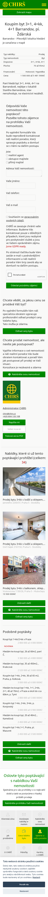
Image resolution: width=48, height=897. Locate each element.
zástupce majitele (18, 158)
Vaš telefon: (12, 193)
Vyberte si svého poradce (40, 836)
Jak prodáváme (8, 836)
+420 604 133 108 (11, 416)
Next (40, 481)
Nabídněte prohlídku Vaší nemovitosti (24, 803)
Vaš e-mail (12, 204)
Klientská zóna (7, 819)
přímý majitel (16, 162)
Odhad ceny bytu (24, 331)
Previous (8, 481)
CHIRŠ (14, 4)
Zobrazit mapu (24, 12)
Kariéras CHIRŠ (40, 853)
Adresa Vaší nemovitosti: (20, 168)
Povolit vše (24, 884)
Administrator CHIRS (14, 408)
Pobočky (24, 852)
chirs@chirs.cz (9, 413)
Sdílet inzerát (14, 429)
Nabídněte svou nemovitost (26, 374)
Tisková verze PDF (14, 435)
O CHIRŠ (8, 852)
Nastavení (24, 891)
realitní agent (16, 155)
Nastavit (36, 877)
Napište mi (14, 422)
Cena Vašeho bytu (24, 836)
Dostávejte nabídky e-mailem (24, 821)
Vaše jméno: (13, 181)
